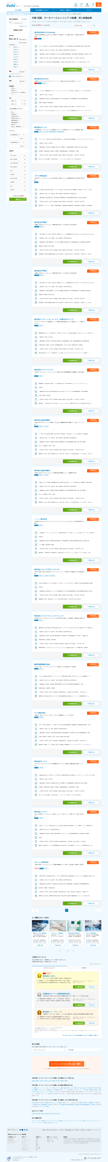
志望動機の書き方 (90, 1138)
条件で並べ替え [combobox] (78, 25)
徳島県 (15, 59)
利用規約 (44, 1129)
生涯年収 (79, 1141)
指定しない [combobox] (14, 100)
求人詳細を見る (72, 69)
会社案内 (80, 1154)
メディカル (24, 1141)
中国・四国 (38, 1147)
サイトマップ (94, 1129)
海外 (37, 1149)
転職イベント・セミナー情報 (52, 1138)
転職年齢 (88, 1141)
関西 (37, 1145)
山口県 (15, 57)
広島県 (15, 54)
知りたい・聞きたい (66, 10)
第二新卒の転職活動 (96, 1140)
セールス (23, 1142)
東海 (37, 1142)
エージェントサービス (12, 1141)
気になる (91, 69)
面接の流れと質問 (76, 1140)
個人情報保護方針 (15, 1160)
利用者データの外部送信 (80, 1129)
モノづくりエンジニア (26, 1140)
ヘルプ (99, 1129)
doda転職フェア (50, 1140)
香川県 (15, 62)
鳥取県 (15, 47)
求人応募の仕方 (69, 1140)
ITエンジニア (24, 1138)
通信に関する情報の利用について (53, 1129)
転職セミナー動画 (50, 1141)
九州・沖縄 (38, 1148)
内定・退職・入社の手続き (86, 1140)
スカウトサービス (11, 1142)
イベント (89, 10)
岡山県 (15, 52)
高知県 (15, 66)
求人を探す (18, 10)
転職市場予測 (68, 1142)
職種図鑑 (81, 1142)
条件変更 (24, 19)
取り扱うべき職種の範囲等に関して (68, 1129)
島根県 (15, 49)
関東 (37, 1141)
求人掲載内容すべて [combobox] (15, 134)
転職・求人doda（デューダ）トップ (14, 14)
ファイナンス (24, 1144)
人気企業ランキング (68, 1141)
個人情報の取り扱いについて (18, 1158)
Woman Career (25, 1149)
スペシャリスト (25, 1145)
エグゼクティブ (25, 1147)
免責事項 (89, 1129)
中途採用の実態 (93, 1141)
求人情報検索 (10, 1140)
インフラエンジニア (57, 14)
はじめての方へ (11, 1138)
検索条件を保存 (18, 30)
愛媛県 (15, 64)
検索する (18, 199)
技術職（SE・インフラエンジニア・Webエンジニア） (40, 14)
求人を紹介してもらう (42, 10)
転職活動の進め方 (66, 1138)
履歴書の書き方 (74, 1138)
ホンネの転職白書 (75, 1142)
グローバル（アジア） (26, 1148)
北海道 (37, 1138)
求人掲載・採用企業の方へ (95, 1154)
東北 (37, 1140)
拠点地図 (86, 1154)
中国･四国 (25, 14)
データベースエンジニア (39, 1050)
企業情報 (86, 1142)
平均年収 (75, 1141)
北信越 (37, 1144)
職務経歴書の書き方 (82, 1138)
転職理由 (83, 1141)
